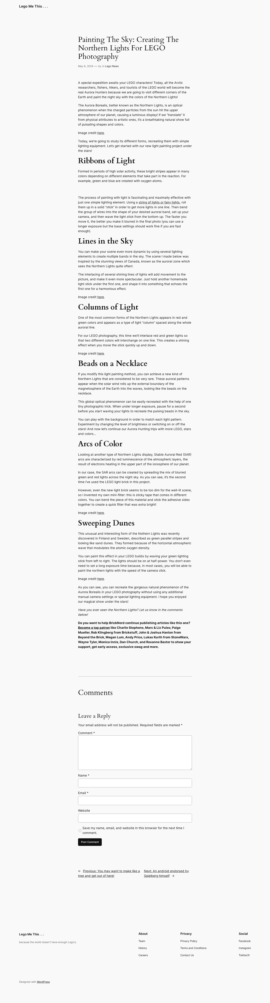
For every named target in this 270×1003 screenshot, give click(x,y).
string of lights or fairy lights (159, 202)
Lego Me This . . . (33, 6)
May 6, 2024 (85, 66)
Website (84, 810)
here (100, 133)
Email (83, 793)
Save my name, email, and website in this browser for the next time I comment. (133, 830)
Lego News (112, 66)
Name (83, 775)
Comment (86, 733)
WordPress (43, 981)
